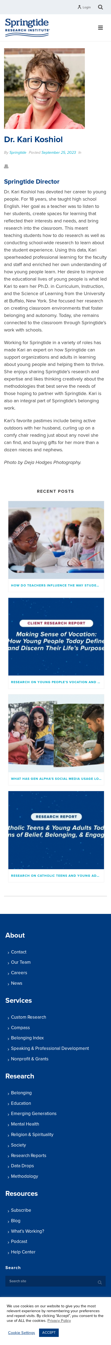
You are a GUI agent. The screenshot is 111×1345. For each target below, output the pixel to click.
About (15, 935)
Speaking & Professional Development (50, 1048)
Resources (21, 1193)
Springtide (17, 152)
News (16, 983)
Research (19, 1076)
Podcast (19, 1241)
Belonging (21, 1093)
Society (18, 1145)
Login (87, 7)
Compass (20, 1027)
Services (18, 1000)
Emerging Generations (34, 1113)
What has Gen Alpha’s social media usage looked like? (57, 779)
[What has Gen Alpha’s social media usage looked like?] (56, 733)
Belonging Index (27, 1038)
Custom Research (28, 1017)
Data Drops (22, 1166)
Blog (15, 1221)
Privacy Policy (59, 1320)
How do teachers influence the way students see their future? (57, 585)
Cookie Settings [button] (21, 1332)
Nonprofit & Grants (29, 1059)
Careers (19, 973)
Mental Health (25, 1124)
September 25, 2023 (58, 152)
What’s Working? (27, 1231)
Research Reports (28, 1155)
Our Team (21, 962)
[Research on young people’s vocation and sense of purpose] (56, 637)
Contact (18, 952)
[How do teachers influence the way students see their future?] (56, 540)
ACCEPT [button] (49, 1332)
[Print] (9, 166)
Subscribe (21, 1210)
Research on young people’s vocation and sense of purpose (57, 682)
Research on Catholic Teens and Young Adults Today (57, 876)
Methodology (24, 1176)
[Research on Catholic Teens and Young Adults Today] (56, 830)
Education (21, 1103)
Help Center (23, 1252)
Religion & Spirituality (32, 1134)
